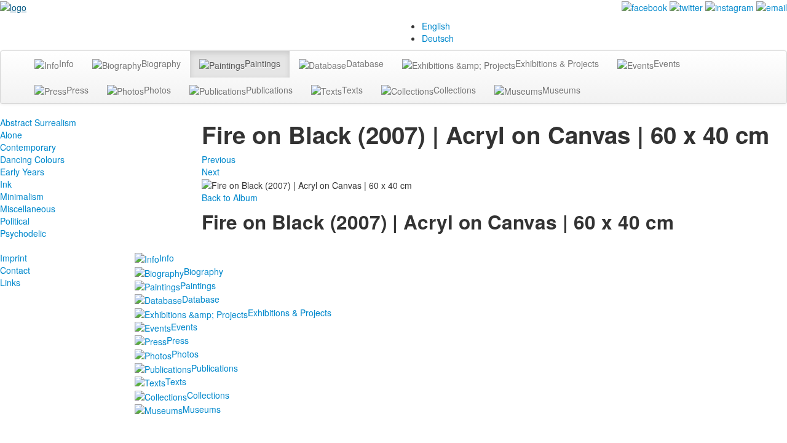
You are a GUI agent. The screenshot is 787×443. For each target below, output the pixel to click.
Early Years (22, 172)
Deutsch (438, 38)
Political (15, 221)
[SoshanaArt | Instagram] (729, 6)
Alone (11, 135)
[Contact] (771, 6)
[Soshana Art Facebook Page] (644, 6)
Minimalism (22, 196)
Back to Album (230, 197)
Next (210, 172)
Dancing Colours (32, 159)
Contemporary (28, 147)
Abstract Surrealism (38, 122)
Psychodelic (23, 233)
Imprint (13, 258)
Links (10, 282)
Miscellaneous (27, 208)
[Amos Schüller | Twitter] (686, 6)
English (436, 26)
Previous (218, 159)
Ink (6, 184)
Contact (15, 270)
